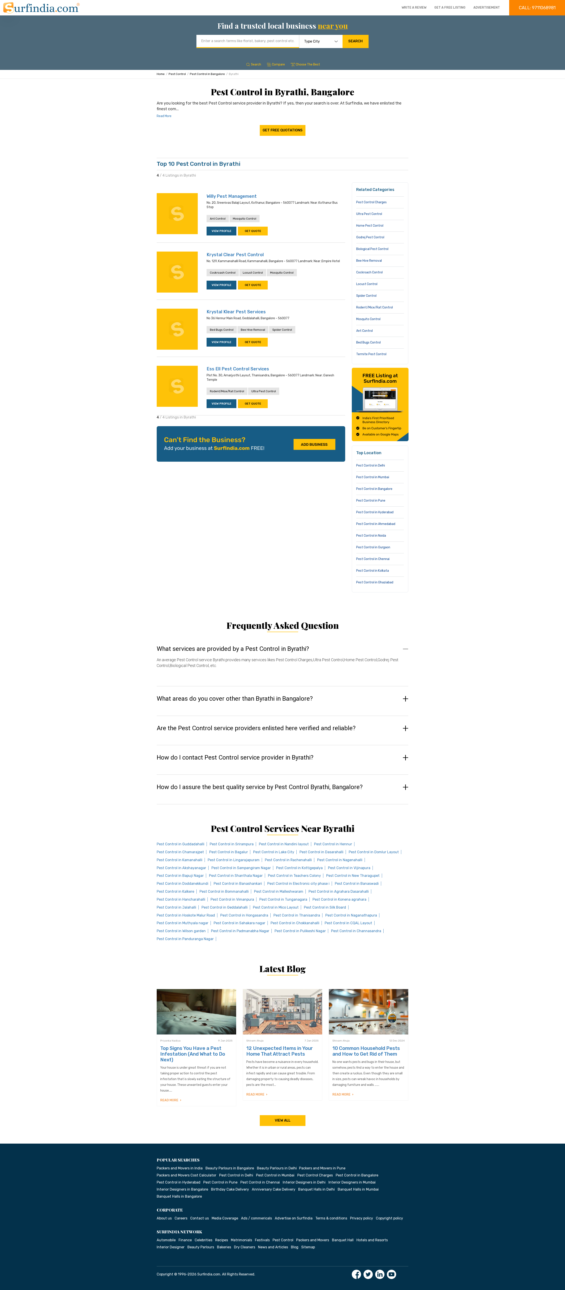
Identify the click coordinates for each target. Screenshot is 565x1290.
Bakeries (224, 1247)
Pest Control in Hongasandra (244, 915)
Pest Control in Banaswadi (357, 883)
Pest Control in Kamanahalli (179, 860)
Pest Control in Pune (370, 500)
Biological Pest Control (372, 249)
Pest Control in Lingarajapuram (234, 860)
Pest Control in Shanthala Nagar (236, 876)
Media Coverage (225, 1218)
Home (161, 74)
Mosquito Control (244, 218)
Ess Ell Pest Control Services (238, 369)
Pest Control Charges (371, 202)
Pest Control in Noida (371, 536)
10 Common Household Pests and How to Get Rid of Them (366, 1051)
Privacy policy (361, 1218)
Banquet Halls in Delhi (316, 1189)
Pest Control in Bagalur (228, 852)
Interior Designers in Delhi (304, 1182)
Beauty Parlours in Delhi (277, 1168)
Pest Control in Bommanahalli (224, 891)
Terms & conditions (331, 1218)
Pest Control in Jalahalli (176, 907)
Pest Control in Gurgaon (373, 547)
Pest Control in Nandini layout (284, 844)
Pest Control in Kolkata (372, 571)
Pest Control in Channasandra (356, 931)
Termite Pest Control (371, 354)
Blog (294, 1247)
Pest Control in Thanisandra (296, 915)
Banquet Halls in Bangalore (179, 1196)
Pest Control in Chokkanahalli (295, 923)
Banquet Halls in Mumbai (358, 1189)
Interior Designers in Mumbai (352, 1182)
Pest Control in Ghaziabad (374, 582)
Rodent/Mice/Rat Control (227, 391)
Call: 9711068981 (537, 7)
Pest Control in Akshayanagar (181, 868)
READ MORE (169, 1100)
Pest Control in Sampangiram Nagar (241, 868)
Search (355, 41)
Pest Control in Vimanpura (232, 899)
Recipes (221, 1240)
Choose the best (308, 64)
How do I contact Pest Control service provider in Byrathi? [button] (235, 757)
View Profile (221, 231)
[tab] (282, 661)
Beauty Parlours (200, 1247)
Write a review (414, 7)
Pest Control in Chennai (373, 559)
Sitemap (308, 1247)
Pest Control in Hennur (333, 844)
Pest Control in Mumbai (372, 477)
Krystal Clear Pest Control (235, 254)
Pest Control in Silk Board (325, 907)
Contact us (199, 1218)
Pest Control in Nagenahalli (339, 860)
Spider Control (282, 329)
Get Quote (253, 231)
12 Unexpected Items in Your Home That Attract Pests (279, 1051)
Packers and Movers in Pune (322, 1168)
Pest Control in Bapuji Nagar (180, 876)
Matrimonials (241, 1240)
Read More (164, 116)
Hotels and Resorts (372, 1240)
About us (164, 1218)
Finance (185, 1240)
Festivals (262, 1240)
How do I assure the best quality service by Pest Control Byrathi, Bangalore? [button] (260, 787)
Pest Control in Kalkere (175, 891)
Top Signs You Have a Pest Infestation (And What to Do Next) (192, 1054)
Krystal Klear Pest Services (236, 311)
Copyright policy (389, 1218)
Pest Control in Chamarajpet (180, 852)
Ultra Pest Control (263, 391)
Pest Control (177, 74)
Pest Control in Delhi (370, 465)
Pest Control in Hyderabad (375, 512)
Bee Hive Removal (253, 329)
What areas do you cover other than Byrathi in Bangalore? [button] (235, 698)
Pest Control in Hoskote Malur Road (186, 915)
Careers (181, 1218)
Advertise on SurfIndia (294, 1218)
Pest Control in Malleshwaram (278, 891)
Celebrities (203, 1240)
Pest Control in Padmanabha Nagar (240, 931)
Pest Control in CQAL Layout (348, 923)
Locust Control (253, 272)
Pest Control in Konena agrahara (339, 899)
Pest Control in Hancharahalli (181, 899)
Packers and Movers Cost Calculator (186, 1175)
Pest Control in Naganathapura (351, 915)
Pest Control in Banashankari (238, 883)
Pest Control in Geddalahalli (225, 907)
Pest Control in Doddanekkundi (182, 883)
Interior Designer (171, 1247)
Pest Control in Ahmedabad (375, 524)
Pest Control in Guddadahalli (180, 844)
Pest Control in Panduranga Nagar (185, 939)
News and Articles (273, 1247)
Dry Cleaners (244, 1247)
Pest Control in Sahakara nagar (239, 923)
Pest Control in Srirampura (232, 844)
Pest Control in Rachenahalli (288, 860)
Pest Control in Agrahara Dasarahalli (339, 891)
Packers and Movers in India (180, 1168)
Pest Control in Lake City (273, 852)
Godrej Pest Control (370, 237)
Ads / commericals (256, 1218)
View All (282, 1120)
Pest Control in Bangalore (207, 74)
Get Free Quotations (283, 130)
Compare (278, 64)
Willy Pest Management (232, 196)
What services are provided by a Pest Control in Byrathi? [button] (233, 648)
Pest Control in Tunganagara (283, 899)
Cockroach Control (222, 272)
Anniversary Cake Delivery (273, 1189)
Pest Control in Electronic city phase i (298, 883)
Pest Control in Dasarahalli (321, 852)
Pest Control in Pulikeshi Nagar (300, 931)
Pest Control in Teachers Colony (294, 876)
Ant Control (218, 218)
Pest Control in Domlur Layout (374, 852)
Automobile (166, 1240)
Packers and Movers (312, 1240)
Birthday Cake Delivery (230, 1189)
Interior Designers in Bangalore (182, 1189)
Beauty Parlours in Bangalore (229, 1168)
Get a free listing (449, 7)
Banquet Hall (343, 1240)
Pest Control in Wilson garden (181, 931)
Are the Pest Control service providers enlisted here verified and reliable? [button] (256, 728)
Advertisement (486, 7)
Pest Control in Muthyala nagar (182, 923)
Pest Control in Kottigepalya (299, 868)
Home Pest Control (369, 226)
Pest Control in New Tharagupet (353, 876)
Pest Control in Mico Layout (276, 907)
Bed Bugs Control (222, 329)
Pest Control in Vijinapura (349, 868)
